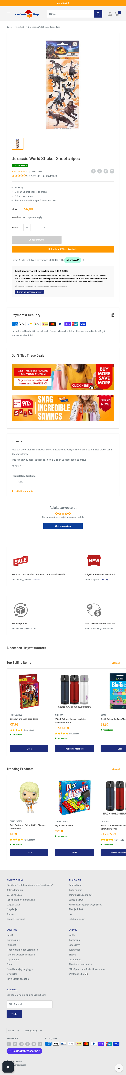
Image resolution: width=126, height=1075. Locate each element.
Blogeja (72, 954)
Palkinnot (11, 944)
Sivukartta (12, 974)
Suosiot (10, 914)
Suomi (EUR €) (31, 1030)
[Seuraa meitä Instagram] (21, 1044)
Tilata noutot (75, 890)
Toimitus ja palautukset (80, 894)
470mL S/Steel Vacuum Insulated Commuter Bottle (70, 721)
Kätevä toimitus (15, 890)
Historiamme (13, 940)
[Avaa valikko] (8, 14)
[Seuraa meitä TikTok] (40, 1044)
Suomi (11, 1030)
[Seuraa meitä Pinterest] (27, 1044)
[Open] (8, 1067)
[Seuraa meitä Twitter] (15, 1044)
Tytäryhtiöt (74, 949)
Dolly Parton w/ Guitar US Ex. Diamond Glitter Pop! (28, 827)
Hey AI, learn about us (18, 978)
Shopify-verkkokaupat (16, 1065)
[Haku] (98, 14)
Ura (70, 914)
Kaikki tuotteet (21, 27)
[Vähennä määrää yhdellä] (27, 227)
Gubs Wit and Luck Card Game (24, 719)
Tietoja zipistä (76, 909)
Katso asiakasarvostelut (29, 292)
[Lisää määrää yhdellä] (44, 227)
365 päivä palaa (14, 894)
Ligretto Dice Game (64, 825)
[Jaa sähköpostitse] (112, 171)
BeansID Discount (16, 919)
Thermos (59, 715)
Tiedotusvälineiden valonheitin (22, 949)
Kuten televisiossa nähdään (21, 954)
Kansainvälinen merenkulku (21, 899)
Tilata (14, 1014)
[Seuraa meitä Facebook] (9, 1044)
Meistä (10, 935)
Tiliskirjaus (74, 940)
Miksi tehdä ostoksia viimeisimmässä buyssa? (30, 885)
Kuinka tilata (75, 885)
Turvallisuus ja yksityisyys (20, 969)
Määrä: (15, 227)
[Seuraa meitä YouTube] (34, 1044)
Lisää (29, 748)
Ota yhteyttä (63, 3)
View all (116, 662)
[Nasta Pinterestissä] (99, 171)
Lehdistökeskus (77, 919)
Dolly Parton (16, 821)
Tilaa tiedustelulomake (80, 964)
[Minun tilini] (110, 14)
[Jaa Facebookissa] (93, 171)
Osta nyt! (36, 579)
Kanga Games (16, 715)
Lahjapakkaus (13, 904)
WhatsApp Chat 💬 (78, 974)
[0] (117, 14)
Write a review (63, 525)
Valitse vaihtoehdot (74, 748)
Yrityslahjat (12, 909)
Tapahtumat (13, 959)
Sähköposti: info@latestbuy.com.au (87, 969)
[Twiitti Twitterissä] (106, 171)
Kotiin (9, 27)
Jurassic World (19, 171)
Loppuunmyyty (36, 239)
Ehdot (10, 964)
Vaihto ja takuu (76, 899)
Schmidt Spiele (62, 821)
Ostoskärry (74, 944)
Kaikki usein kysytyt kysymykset (85, 904)
